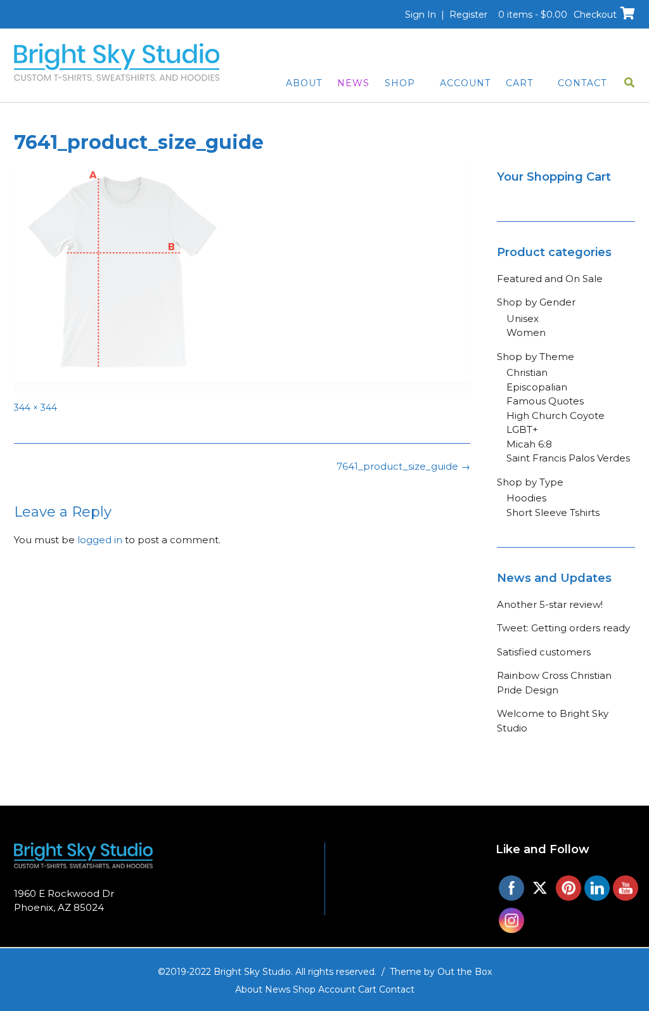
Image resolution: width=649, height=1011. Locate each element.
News (353, 83)
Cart (519, 83)
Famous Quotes (545, 401)
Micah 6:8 (529, 444)
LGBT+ (522, 429)
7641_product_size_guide (403, 466)
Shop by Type (530, 482)
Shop (400, 83)
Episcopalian (536, 387)
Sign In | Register (446, 14)
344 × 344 (35, 407)
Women (526, 332)
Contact (582, 83)
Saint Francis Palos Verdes (568, 458)
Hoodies (526, 498)
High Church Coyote (555, 415)
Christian (527, 372)
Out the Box (464, 971)
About (304, 83)
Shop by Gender (536, 302)
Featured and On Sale (550, 279)
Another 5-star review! (550, 604)
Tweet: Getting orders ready (563, 628)
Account (465, 83)
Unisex (522, 318)
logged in (99, 540)
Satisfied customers (544, 652)
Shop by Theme (535, 357)
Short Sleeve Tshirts (553, 512)
